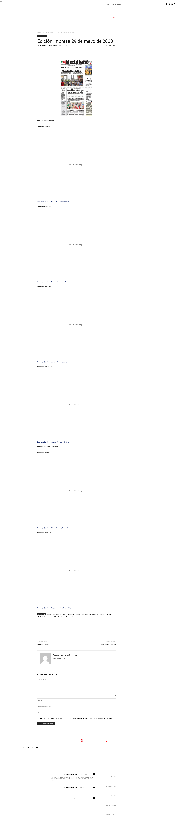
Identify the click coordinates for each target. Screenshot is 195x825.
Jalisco (49, 614)
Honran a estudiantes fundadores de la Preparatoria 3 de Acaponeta (113, 771)
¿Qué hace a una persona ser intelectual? (112, 782)
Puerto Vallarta (70, 617)
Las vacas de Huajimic (62, 784)
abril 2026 (138, 788)
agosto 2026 (138, 775)
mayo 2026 (138, 785)
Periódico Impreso (43, 617)
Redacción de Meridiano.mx (48, 45)
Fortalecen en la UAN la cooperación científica (109, 791)
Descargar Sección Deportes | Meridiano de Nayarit (53, 362)
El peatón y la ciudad (62, 795)
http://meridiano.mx (59, 658)
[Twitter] (172, 4)
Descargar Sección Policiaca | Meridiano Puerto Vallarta (55, 608)
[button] (135, 27)
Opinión (103, 786)
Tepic (79, 617)
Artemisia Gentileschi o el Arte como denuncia (112, 810)
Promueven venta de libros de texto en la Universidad (112, 801)
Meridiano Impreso (74, 614)
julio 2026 (137, 778)
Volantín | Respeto (44, 644)
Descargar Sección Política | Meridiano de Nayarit (53, 202)
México (102, 614)
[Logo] (120, 17)
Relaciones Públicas (108, 644)
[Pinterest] (50, 51)
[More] (60, 51)
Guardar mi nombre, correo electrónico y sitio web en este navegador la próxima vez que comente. (76, 718)
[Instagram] (169, 4)
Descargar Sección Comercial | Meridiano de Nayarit (53, 442)
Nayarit (109, 614)
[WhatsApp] (55, 51)
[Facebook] (166, 4)
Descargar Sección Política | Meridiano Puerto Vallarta (54, 528)
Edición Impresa (48, 32)
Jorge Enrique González (71, 774)
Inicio (39, 32)
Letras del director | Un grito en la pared (72, 771)
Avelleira (66, 798)
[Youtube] (174, 4)
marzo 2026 (138, 792)
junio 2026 (138, 782)
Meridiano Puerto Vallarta (90, 614)
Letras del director (57, 774)
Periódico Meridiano (58, 617)
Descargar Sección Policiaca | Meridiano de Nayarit (53, 282)
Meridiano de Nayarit (59, 614)
